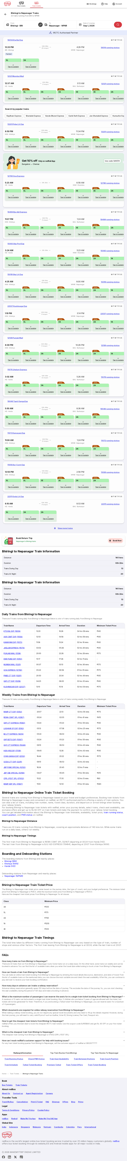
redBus (5, 1119)
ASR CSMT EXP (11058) (13, 637)
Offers (65, 1102)
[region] (63, 54)
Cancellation (22, 1102)
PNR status (26, 815)
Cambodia (58, 1127)
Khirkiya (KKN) (11, 863)
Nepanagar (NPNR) (13, 876)
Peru (79, 1127)
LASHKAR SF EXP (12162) (14, 728)
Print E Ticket (37, 1102)
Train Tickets (21, 1085)
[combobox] (22, 25)
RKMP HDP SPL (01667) (13, 784)
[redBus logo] (7, 4)
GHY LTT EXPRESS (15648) (15, 745)
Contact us (18, 1093)
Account (119, 4)
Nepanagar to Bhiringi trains (26, 541)
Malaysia (37, 1127)
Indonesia (13, 1127)
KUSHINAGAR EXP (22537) (14, 687)
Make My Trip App (28, 1119)
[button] (40, 24)
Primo (80, 1102)
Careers (49, 1093)
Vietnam (47, 1127)
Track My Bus (8, 1102)
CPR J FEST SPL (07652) (14, 778)
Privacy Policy (28, 1110)
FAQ (47, 1102)
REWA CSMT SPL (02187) (14, 717)
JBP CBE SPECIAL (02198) (14, 773)
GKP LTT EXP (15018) (12, 681)
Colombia (70, 1127)
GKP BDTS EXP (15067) (13, 739)
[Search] (118, 25)
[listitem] (9, 54)
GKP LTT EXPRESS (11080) (14, 723)
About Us (6, 1093)
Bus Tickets (7, 1085)
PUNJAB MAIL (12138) (12, 653)
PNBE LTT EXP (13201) (13, 676)
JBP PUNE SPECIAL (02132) (15, 767)
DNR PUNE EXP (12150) (13, 659)
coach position (9, 815)
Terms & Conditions (10, 1110)
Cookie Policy (43, 1110)
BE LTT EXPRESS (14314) (14, 734)
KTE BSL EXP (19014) (12, 631)
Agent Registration (34, 1093)
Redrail (14, 1119)
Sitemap (56, 1102)
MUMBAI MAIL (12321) (12, 664)
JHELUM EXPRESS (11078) (14, 648)
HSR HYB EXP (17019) (12, 751)
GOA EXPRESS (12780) (13, 670)
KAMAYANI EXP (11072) (13, 642)
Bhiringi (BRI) (10, 861)
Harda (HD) (10, 866)
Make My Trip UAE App (48, 1119)
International (90, 1127)
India (4, 1127)
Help (106, 4)
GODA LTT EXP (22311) (13, 762)
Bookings (93, 4)
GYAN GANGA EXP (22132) (14, 756)
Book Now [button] (117, 541)
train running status (113, 812)
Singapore (25, 1127)
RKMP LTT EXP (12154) (13, 712)
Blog (73, 1102)
